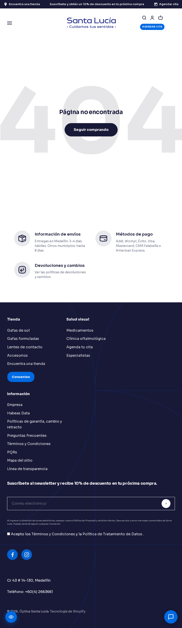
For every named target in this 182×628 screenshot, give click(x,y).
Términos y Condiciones (29, 443)
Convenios (21, 377)
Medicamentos (79, 330)
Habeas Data (18, 413)
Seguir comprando (91, 129)
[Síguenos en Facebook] (12, 554)
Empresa (14, 404)
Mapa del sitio (19, 460)
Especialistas (78, 355)
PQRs (12, 452)
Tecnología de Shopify (67, 611)
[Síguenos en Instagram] (26, 554)
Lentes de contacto (24, 347)
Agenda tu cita (79, 347)
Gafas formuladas (23, 338)
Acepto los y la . (77, 534)
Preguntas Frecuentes (27, 435)
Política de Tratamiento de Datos (113, 534)
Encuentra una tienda (26, 363)
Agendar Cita (152, 26)
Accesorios (17, 355)
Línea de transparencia (27, 469)
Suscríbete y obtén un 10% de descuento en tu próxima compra (97, 4)
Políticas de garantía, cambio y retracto (34, 424)
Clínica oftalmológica (86, 338)
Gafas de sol (18, 330)
